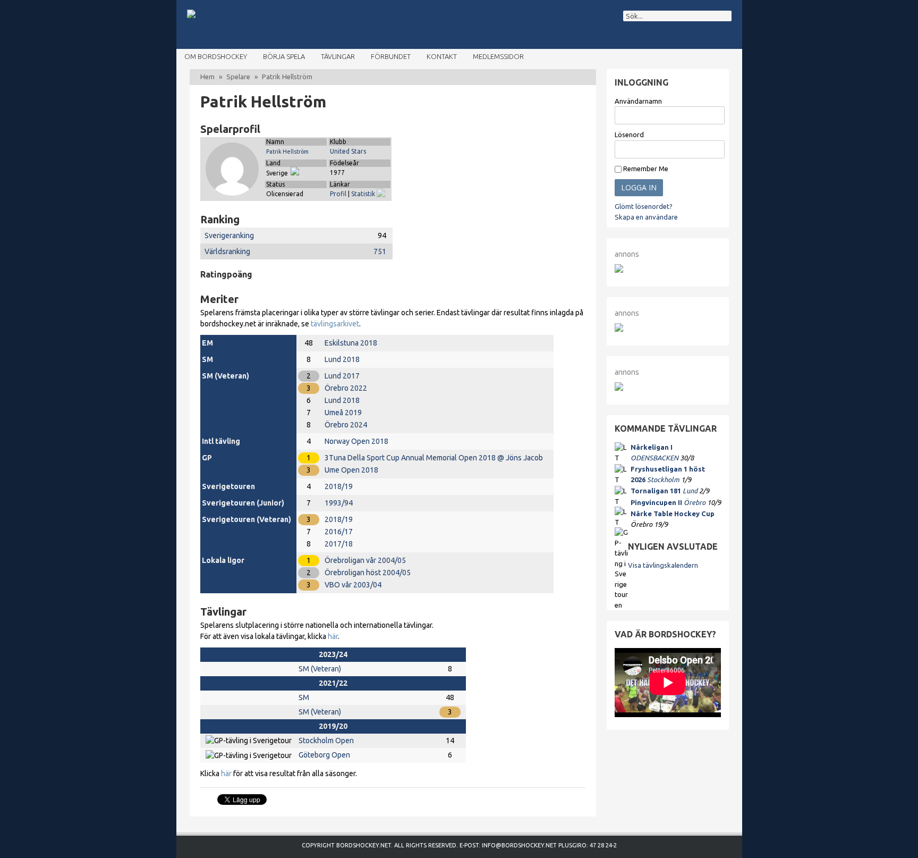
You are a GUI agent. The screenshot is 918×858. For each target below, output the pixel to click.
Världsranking (227, 251)
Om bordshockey (215, 56)
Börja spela (284, 56)
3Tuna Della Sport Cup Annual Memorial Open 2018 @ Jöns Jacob (434, 457)
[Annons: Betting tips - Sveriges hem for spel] (619, 329)
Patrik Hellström (287, 151)
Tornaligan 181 (656, 490)
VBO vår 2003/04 (353, 585)
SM (304, 697)
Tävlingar (338, 56)
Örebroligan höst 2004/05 (368, 572)
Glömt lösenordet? (644, 206)
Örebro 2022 (346, 388)
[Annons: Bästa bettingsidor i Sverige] (619, 388)
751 (379, 251)
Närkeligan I (652, 447)
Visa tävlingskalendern (663, 565)
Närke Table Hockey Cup (673, 513)
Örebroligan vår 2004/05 (365, 560)
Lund (690, 490)
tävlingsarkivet (335, 323)
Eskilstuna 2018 (351, 343)
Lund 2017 (342, 376)
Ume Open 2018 (351, 470)
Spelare (238, 76)
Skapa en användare (646, 217)
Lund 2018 (342, 359)
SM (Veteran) (320, 668)
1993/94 (339, 503)
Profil (338, 193)
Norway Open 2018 (356, 441)
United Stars (348, 151)
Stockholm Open (326, 740)
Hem (207, 76)
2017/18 (339, 544)
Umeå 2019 (343, 412)
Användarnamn (638, 101)
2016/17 (339, 531)
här (333, 636)
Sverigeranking (229, 235)
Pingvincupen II (656, 502)
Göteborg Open (324, 755)
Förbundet (391, 56)
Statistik (364, 193)
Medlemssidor (498, 56)
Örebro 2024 (346, 424)
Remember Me (645, 168)
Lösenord (629, 134)
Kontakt (442, 56)
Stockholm (663, 479)
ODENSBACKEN (654, 457)
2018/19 (339, 486)
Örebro (695, 502)
